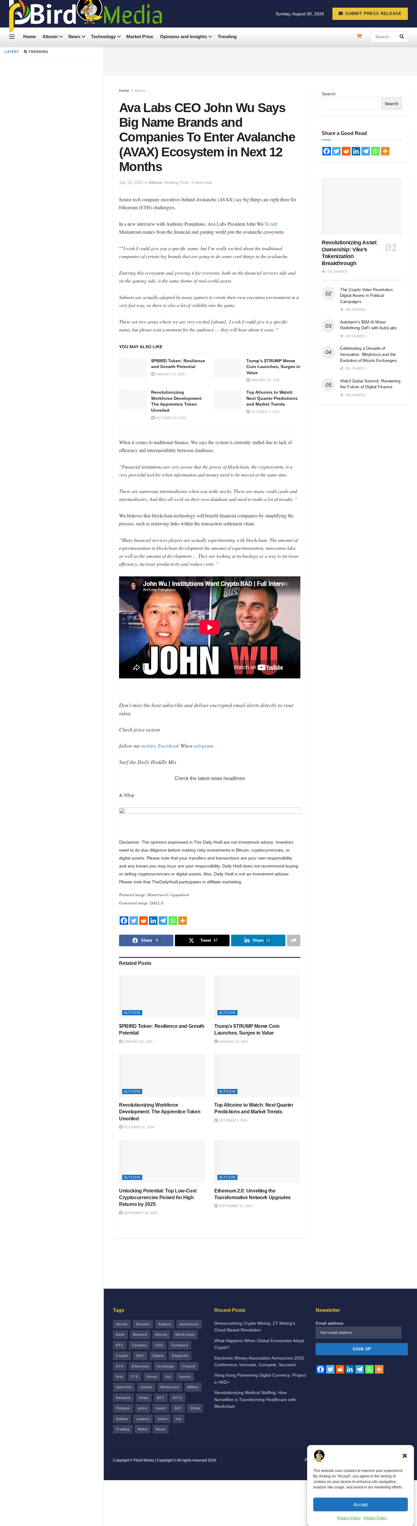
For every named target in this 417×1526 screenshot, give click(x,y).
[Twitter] (133, 920)
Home (29, 36)
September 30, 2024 (139, 1213)
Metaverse (170, 1387)
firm (119, 1376)
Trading (122, 1429)
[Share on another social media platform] (293, 940)
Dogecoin (180, 1355)
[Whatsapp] (173, 920)
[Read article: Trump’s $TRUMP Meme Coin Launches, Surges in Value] (228, 368)
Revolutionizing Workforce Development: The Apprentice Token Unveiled (159, 1111)
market (146, 1387)
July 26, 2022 (131, 182)
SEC (178, 1408)
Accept (361, 1504)
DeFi (140, 1355)
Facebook (168, 745)
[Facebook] (124, 920)
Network (123, 1398)
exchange (165, 1366)
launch (185, 1376)
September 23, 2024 (235, 1206)
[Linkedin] (153, 920)
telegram (203, 745)
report (160, 1408)
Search (328, 93)
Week (160, 1429)
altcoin (122, 1324)
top (178, 1419)
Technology (103, 36)
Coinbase (180, 1345)
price (142, 1408)
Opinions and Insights (183, 36)
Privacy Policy (349, 1518)
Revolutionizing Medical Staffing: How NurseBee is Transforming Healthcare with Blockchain (255, 1399)
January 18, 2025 (265, 380)
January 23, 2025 (169, 374)
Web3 (142, 1429)
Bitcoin (161, 1334)
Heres (152, 1376)
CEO (159, 1345)
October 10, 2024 (170, 418)
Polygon (123, 1408)
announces (189, 1324)
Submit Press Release (373, 13)
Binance (140, 1334)
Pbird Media (144, 1460)
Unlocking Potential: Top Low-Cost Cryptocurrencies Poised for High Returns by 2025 (157, 1197)
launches (124, 1387)
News (74, 36)
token (163, 1419)
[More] (182, 920)
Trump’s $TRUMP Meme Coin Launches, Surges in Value (273, 366)
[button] (405, 1456)
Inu (168, 1376)
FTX (134, 1376)
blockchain (185, 1334)
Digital (158, 1355)
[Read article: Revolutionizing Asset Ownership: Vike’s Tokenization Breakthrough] (362, 206)
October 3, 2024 (264, 412)
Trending (227, 36)
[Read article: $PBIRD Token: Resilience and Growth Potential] (133, 368)
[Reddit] (143, 920)
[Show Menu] (12, 37)
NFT (161, 1398)
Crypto (122, 1355)
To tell (271, 224)
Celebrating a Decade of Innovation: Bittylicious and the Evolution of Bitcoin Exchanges (368, 354)
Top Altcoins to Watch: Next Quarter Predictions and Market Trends (272, 398)
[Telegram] (163, 920)
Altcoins (143, 1324)
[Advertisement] (260, 59)
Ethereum (140, 1366)
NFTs (177, 1398)
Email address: (330, 1323)
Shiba (195, 1408)
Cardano (139, 1345)
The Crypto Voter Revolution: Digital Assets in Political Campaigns (366, 295)
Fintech (188, 1366)
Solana (122, 1419)
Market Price (139, 36)
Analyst (164, 1324)
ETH (120, 1366)
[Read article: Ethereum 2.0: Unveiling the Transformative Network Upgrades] (257, 1161)
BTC (120, 1345)
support (143, 1419)
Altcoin (50, 36)
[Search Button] (402, 36)
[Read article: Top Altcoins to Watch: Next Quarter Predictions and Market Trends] (228, 399)
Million (192, 1387)
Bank (120, 1334)
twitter (148, 745)
